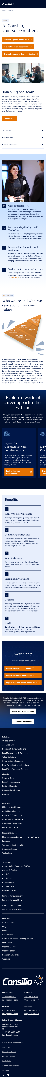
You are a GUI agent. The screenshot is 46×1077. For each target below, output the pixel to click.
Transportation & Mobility (13, 845)
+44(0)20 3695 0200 (11, 1032)
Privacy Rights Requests (9, 1052)
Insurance (6, 841)
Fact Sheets (7, 943)
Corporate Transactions (12, 823)
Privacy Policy (6, 1047)
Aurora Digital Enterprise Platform (16, 866)
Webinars (6, 959)
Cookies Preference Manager (10, 1065)
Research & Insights (10, 955)
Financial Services (9, 833)
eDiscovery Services (10, 741)
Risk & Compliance (10, 827)
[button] (41, 4)
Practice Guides (9, 947)
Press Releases (8, 951)
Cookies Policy (6, 1061)
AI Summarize (8, 882)
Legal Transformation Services (15, 769)
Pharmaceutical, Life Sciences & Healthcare (20, 837)
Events (5, 930)
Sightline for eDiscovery (12, 896)
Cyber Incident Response (12, 761)
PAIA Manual (5, 1070)
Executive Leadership (11, 782)
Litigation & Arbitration (11, 807)
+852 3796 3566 (31, 997)
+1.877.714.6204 (9, 997)
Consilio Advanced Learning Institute (17, 939)
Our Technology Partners (12, 909)
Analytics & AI (8, 745)
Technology (7, 853)
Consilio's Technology (11, 905)
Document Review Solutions (14, 749)
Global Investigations (11, 811)
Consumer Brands (9, 849)
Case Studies (7, 934)
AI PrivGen (6, 874)
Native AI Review (9, 890)
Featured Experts (9, 786)
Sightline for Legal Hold (12, 900)
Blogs (4, 926)
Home (4, 10)
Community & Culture (11, 790)
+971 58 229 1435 (32, 1010)
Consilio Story (8, 778)
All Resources (8, 922)
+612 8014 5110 (9, 1010)
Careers (5, 794)
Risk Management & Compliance (15, 753)
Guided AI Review (9, 870)
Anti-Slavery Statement (9, 1056)
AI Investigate (8, 886)
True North (15, 277)
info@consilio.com (10, 1000)
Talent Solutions (9, 757)
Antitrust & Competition (12, 815)
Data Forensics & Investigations (15, 765)
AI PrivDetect (7, 878)
